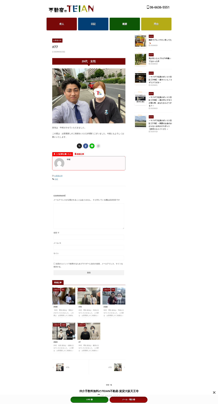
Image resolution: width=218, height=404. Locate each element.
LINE (88, 399)
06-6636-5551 (159, 7)
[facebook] (85, 145)
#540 (55, 307)
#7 (80, 342)
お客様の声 (58, 176)
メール (57, 243)
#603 (55, 342)
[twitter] (79, 145)
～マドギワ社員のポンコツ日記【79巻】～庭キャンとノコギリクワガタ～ (160, 79)
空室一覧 (109, 385)
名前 (56, 233)
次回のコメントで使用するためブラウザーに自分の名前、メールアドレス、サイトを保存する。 (88, 265)
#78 (80, 307)
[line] (91, 145)
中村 (56, 179)
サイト (56, 253)
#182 (106, 307)
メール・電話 (127, 399)
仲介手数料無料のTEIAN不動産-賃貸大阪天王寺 (109, 391)
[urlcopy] (98, 145)
